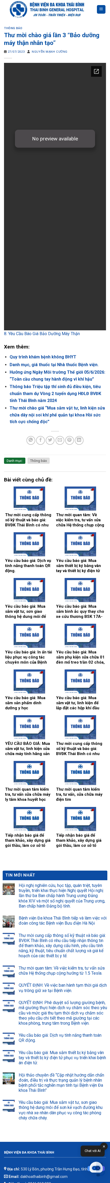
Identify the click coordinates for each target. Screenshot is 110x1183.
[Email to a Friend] (60, 440)
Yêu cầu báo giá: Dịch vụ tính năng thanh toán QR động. (60, 1038)
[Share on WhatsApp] (30, 440)
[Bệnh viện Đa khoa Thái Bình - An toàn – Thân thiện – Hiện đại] (50, 9)
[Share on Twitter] (50, 440)
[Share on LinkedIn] (79, 440)
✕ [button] (104, 1146)
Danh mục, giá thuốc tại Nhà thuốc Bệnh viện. (54, 364)
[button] (96, 1169)
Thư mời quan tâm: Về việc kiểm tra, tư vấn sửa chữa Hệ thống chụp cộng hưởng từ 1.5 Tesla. (62, 971)
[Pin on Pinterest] (69, 440)
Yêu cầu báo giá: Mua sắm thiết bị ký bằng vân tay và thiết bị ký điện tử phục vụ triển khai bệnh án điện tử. (62, 1057)
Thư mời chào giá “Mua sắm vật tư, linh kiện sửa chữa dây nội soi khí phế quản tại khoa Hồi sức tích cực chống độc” (57, 414)
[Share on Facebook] (40, 440)
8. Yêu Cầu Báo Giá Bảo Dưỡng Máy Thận (42, 333)
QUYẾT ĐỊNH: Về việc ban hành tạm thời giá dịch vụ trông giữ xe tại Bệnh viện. (63, 988)
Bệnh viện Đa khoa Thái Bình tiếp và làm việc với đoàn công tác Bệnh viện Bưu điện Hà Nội (63, 921)
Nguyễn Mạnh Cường (50, 51)
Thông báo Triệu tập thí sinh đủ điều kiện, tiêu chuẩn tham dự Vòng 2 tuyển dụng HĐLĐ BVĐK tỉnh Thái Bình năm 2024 (55, 393)
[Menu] (101, 9)
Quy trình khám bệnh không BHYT (43, 356)
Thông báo (13, 28)
